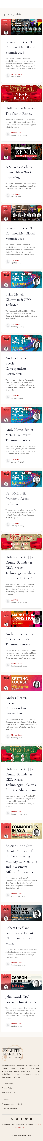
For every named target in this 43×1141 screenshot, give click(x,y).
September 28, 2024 (19, 666)
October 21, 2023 (18, 896)
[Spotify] (26, 1118)
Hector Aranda (16, 664)
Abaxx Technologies (10, 1108)
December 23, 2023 (19, 814)
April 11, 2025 (16, 263)
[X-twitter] (12, 1118)
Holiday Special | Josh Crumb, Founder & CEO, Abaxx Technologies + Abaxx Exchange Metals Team (21, 567)
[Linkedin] (16, 1118)
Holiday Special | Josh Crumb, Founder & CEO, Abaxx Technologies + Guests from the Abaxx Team (20, 779)
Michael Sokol (16, 74)
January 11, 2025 (17, 526)
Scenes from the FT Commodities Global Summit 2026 (20, 47)
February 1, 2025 (17, 327)
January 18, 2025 (17, 462)
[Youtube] (31, 1118)
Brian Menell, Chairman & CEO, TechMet (18, 299)
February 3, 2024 (17, 738)
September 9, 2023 (18, 965)
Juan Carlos (15, 194)
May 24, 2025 (16, 197)
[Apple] (21, 1118)
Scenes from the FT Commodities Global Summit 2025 (20, 233)
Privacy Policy (7, 1088)
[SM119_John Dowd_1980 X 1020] (21, 982)
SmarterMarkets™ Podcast (12, 1104)
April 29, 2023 (16, 1026)
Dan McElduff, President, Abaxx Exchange (17, 498)
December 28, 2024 (19, 602)
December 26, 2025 (19, 135)
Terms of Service (8, 1092)
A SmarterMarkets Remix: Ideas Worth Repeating (19, 172)
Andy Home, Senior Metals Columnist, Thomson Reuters (19, 434)
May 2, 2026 (16, 77)
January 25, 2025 (17, 398)
